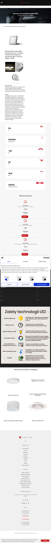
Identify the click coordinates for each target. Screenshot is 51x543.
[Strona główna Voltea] (25, 437)
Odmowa (9, 284)
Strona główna (8, 7)
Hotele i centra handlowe (25, 481)
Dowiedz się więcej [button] (30, 541)
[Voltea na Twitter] (24, 503)
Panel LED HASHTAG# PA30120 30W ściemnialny (37, 394)
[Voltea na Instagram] (28, 503)
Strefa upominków (25, 487)
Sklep (11, 6)
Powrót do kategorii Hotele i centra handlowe (14, 26)
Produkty (26, 6)
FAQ (25, 461)
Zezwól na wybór (25, 284)
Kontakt (39, 6)
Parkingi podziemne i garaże (25, 483)
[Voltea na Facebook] (21, 503)
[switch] (19, 279)
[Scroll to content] (25, 21)
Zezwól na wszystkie (41, 284)
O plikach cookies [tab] (42, 261)
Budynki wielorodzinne (25, 474)
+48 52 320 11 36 (42, 7)
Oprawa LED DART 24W (13, 395)
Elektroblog (25, 457)
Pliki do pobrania (25, 465)
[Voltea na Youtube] (26, 503)
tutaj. (25, 496)
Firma (14, 6)
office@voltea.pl (25, 519)
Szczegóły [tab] (25, 261)
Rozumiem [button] (45, 540)
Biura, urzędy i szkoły (25, 480)
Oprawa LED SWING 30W (38, 420)
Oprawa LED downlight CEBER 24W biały (13, 420)
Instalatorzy (31, 6)
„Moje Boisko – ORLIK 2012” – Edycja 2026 (20, 7)
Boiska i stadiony (25, 472)
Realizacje (35, 6)
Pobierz (24, 216)
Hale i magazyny (25, 476)
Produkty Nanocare (25, 485)
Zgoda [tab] (8, 261)
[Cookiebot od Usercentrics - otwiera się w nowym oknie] (44, 258)
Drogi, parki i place (25, 478)
